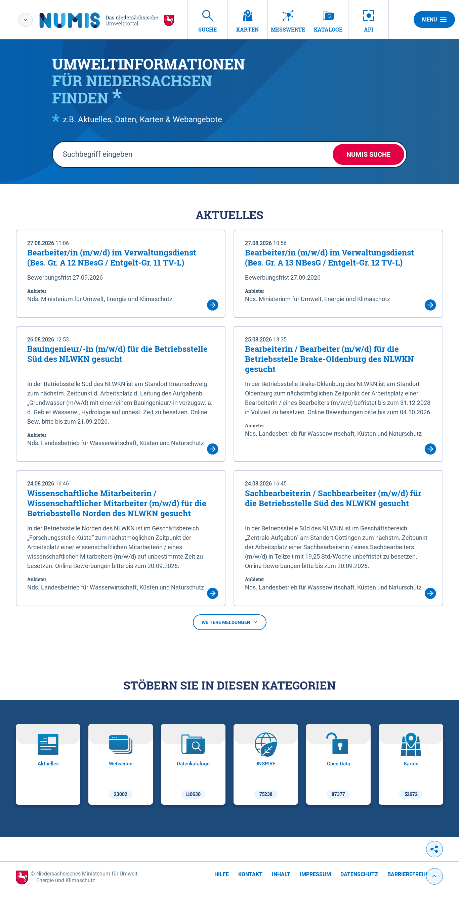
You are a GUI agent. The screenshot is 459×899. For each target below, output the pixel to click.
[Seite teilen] (434, 849)
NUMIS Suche (368, 154)
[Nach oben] (434, 876)
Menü (429, 19)
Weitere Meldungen (226, 622)
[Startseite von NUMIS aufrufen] (106, 20)
